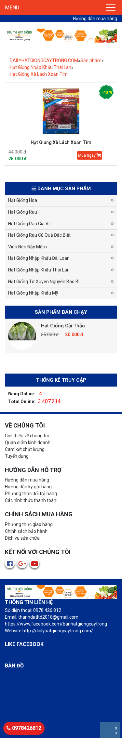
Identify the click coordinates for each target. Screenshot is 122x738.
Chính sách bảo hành (26, 531)
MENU (12, 8)
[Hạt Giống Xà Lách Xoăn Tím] (61, 111)
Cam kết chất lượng (25, 449)
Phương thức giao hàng (29, 524)
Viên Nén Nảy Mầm (27, 246)
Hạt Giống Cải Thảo (63, 326)
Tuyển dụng (17, 456)
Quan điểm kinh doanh (27, 442)
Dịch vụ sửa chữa (22, 538)
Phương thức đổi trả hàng (31, 493)
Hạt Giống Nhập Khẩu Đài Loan (39, 258)
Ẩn (117, 733)
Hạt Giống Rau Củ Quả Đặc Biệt (39, 235)
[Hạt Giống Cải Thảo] (22, 336)
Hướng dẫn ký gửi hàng (28, 486)
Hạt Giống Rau (22, 212)
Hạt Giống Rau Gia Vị (28, 223)
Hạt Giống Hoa (22, 200)
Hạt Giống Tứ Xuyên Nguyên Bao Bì (43, 281)
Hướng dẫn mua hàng (95, 18)
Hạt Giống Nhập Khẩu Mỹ (33, 293)
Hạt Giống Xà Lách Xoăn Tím (39, 74)
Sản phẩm (91, 60)
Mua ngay (87, 155)
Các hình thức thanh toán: (31, 500)
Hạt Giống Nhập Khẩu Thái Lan (40, 67)
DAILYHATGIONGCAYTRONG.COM (44, 60)
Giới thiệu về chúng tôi (27, 435)
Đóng (117, 729)
